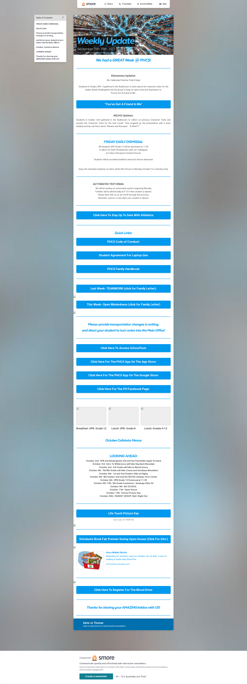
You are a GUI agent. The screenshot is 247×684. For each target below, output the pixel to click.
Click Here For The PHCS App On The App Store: (123, 361)
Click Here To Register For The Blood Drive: (123, 590)
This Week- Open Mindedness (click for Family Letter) (123, 304)
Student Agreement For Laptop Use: (123, 255)
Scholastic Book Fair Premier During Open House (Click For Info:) (123, 539)
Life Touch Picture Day (123, 513)
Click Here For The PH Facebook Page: (123, 389)
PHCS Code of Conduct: (123, 241)
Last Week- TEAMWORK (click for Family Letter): (123, 288)
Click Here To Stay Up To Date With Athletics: (123, 215)
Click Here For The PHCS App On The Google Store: (123, 375)
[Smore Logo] (89, 4)
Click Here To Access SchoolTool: (123, 348)
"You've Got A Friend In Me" (123, 104)
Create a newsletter (96, 676)
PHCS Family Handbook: (123, 269)
